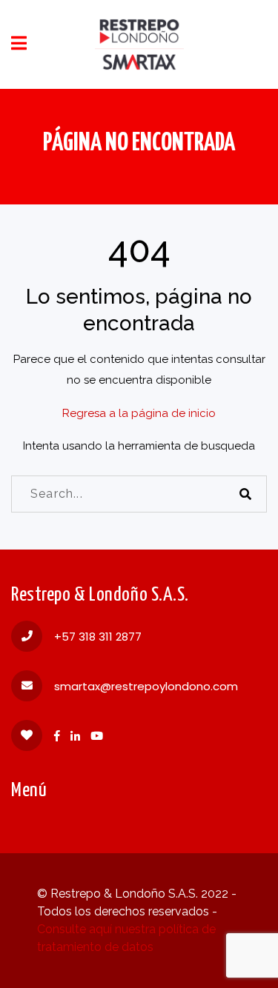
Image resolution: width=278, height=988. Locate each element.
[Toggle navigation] (19, 43)
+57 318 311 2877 (98, 636)
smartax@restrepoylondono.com (146, 686)
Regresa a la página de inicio (139, 413)
